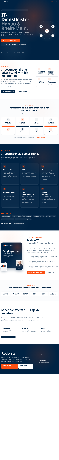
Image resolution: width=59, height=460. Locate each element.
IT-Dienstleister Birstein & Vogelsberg (23, 219)
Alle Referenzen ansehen (40, 137)
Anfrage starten (50, 272)
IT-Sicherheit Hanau (17, 216)
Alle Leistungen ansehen (8, 91)
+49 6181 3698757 (42, 360)
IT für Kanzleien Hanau (50, 216)
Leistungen (44, 1)
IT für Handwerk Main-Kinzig (8, 219)
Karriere (50, 1)
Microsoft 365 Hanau (6, 216)
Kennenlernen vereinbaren (23, 91)
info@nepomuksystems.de (44, 362)
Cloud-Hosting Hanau (27, 216)
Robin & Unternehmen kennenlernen (25, 337)
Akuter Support (22, 44)
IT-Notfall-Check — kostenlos (9, 44)
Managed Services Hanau (39, 216)
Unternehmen (37, 1)
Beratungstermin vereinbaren (10, 40)
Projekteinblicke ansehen (8, 337)
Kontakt (55, 1)
